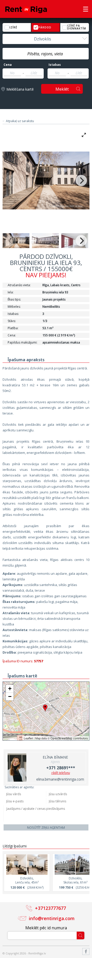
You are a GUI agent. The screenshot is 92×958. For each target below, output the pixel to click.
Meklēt (62, 89)
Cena (8, 64)
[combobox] (46, 39)
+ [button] (10, 688)
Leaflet (28, 738)
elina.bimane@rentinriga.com (60, 779)
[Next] (81, 180)
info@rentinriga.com (52, 918)
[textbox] (45, 54)
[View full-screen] (84, 135)
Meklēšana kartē (20, 89)
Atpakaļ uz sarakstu (20, 121)
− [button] (10, 696)
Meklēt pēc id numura (46, 928)
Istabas (55, 64)
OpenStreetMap (61, 738)
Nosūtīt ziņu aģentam (46, 827)
